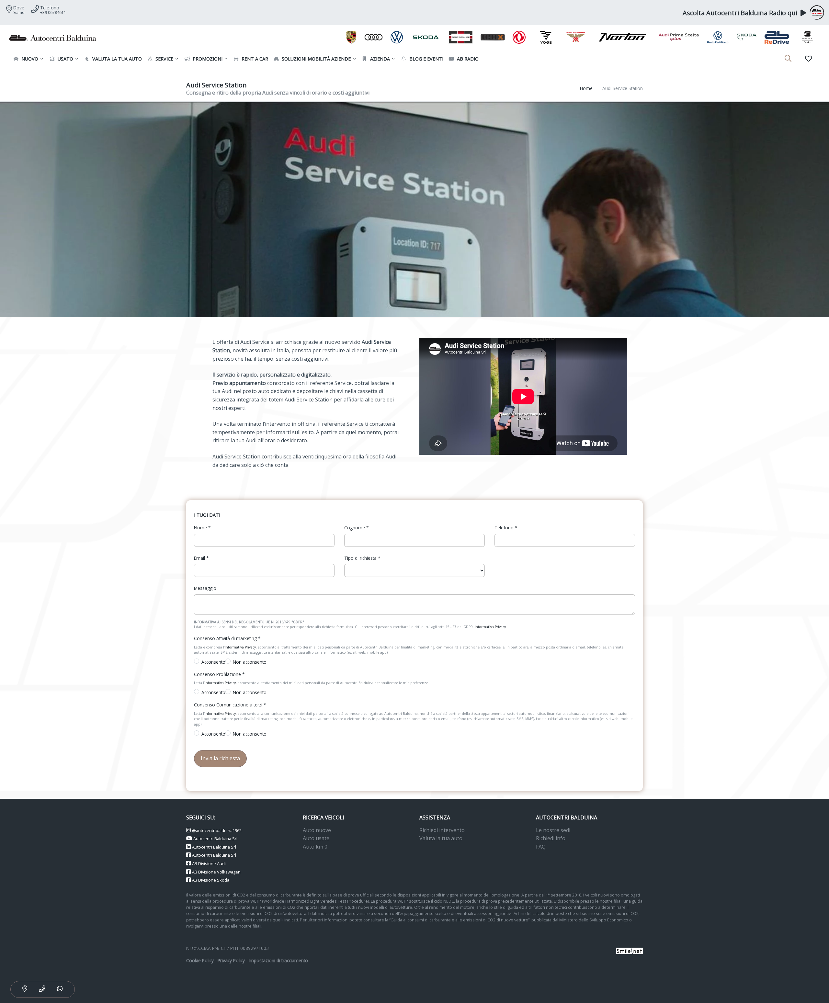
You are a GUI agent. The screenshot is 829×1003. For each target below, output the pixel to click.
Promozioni (206, 59)
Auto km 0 (315, 846)
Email (201, 558)
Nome (202, 527)
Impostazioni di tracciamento (278, 960)
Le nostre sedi (553, 830)
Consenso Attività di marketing (227, 638)
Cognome (356, 527)
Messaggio (205, 588)
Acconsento (213, 662)
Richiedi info (550, 838)
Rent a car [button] (254, 59)
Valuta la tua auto (440, 838)
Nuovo (29, 59)
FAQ (541, 846)
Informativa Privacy (490, 627)
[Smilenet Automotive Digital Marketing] (629, 950)
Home (586, 88)
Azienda (379, 59)
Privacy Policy (231, 960)
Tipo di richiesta (362, 558)
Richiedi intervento (442, 830)
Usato (64, 59)
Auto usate (316, 838)
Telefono (505, 527)
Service (163, 59)
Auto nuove (317, 830)
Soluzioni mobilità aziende (315, 59)
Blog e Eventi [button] (425, 59)
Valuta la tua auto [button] (116, 59)
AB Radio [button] (467, 59)
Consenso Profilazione (219, 674)
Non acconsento (250, 662)
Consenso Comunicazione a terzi (230, 705)
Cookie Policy (200, 960)
